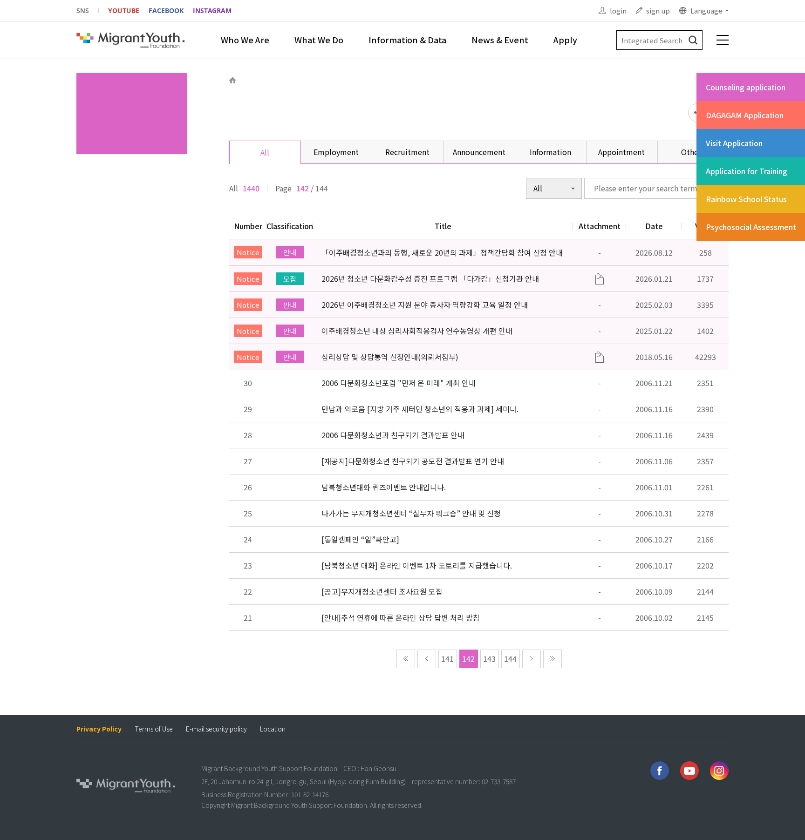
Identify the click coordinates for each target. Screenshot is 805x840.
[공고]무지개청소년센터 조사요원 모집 (382, 591)
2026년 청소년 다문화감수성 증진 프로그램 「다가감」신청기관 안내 (430, 278)
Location (273, 729)
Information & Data (407, 40)
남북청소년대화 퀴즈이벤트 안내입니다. (383, 487)
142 (468, 658)
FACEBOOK (166, 10)
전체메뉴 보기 (722, 40)
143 (489, 658)
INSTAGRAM (212, 10)
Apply (565, 40)
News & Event (499, 40)
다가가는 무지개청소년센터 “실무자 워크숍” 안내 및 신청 (411, 513)
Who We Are (245, 40)
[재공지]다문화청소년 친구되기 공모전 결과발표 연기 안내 (412, 461)
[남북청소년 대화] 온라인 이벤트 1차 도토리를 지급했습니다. (416, 565)
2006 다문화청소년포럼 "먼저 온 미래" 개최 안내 (398, 383)
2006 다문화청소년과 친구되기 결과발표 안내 (392, 435)
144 (510, 658)
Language (706, 10)
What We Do (318, 40)
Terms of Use (154, 729)
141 (447, 658)
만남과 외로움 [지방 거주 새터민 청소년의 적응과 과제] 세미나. (419, 409)
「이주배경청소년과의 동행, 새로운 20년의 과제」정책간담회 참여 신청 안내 (442, 252)
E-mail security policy (216, 729)
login (618, 10)
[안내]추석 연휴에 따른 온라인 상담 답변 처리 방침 (400, 617)
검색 (693, 40)
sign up (658, 10)
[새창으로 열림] (659, 770)
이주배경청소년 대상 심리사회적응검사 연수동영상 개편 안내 (416, 330)
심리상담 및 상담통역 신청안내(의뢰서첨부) (389, 357)
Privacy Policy (99, 729)
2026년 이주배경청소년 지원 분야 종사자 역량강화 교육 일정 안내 (424, 304)
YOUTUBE (123, 10)
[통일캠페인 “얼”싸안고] (360, 539)
